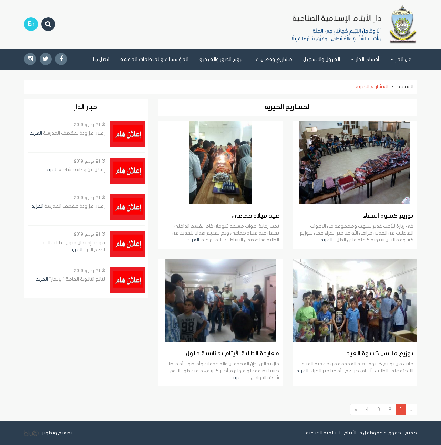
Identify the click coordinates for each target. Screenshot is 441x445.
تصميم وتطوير (56, 432)
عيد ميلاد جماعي (255, 216)
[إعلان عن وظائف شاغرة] (127, 171)
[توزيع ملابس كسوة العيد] (355, 300)
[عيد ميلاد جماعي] (220, 162)
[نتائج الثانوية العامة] (127, 280)
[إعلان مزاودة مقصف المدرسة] (127, 207)
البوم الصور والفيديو (222, 59)
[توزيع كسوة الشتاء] (355, 162)
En (31, 24)
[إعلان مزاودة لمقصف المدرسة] (127, 134)
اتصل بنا (101, 59)
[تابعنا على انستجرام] (30, 59)
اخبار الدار (86, 107)
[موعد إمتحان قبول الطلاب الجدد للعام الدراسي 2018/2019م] (127, 244)
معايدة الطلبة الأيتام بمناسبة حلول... (230, 353)
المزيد (326, 239)
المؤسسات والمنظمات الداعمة (154, 59)
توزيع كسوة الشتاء (388, 216)
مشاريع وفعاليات (274, 59)
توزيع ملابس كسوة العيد (379, 353)
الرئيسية (405, 86)
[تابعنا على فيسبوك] (61, 59)
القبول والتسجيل (321, 59)
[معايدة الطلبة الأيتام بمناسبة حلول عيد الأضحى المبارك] (220, 300)
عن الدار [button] (402, 59)
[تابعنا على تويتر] (46, 59)
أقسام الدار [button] (367, 59)
